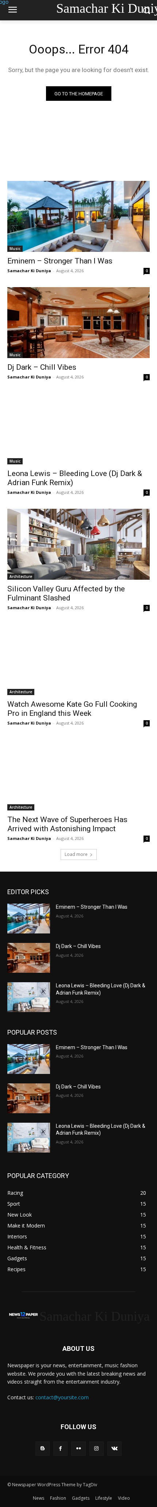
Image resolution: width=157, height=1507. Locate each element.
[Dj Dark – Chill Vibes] (78, 322)
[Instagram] (96, 1448)
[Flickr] (78, 1448)
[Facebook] (60, 1448)
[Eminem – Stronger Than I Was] (78, 216)
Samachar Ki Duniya (29, 270)
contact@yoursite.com (62, 1397)
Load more (76, 854)
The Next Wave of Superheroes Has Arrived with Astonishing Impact (67, 824)
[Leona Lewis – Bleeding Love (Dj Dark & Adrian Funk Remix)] (78, 428)
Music (14, 248)
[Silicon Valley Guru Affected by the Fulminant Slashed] (78, 544)
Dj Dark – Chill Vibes (41, 367)
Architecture (20, 576)
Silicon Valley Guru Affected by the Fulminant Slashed (66, 593)
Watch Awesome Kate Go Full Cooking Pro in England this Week (72, 709)
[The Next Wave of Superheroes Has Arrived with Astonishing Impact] (78, 774)
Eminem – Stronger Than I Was (59, 261)
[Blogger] (42, 1448)
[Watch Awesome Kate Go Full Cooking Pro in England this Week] (78, 659)
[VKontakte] (114, 1448)
